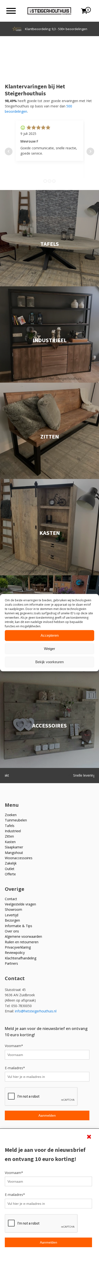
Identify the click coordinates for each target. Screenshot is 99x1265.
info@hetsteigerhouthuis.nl (35, 1011)
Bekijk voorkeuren (49, 662)
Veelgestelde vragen (20, 904)
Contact (11, 899)
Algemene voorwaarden (23, 936)
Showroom (13, 909)
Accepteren (50, 635)
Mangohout (14, 852)
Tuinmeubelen (16, 820)
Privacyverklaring (18, 947)
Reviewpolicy (15, 952)
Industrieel (13, 831)
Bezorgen (12, 920)
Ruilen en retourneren (21, 942)
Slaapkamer (14, 847)
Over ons (12, 931)
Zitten (9, 836)
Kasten (10, 841)
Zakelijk (11, 863)
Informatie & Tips (18, 926)
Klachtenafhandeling (20, 958)
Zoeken (11, 815)
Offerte (10, 874)
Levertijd (11, 915)
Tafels (9, 825)
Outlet (9, 868)
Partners (11, 963)
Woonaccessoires (18, 858)
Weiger (49, 649)
